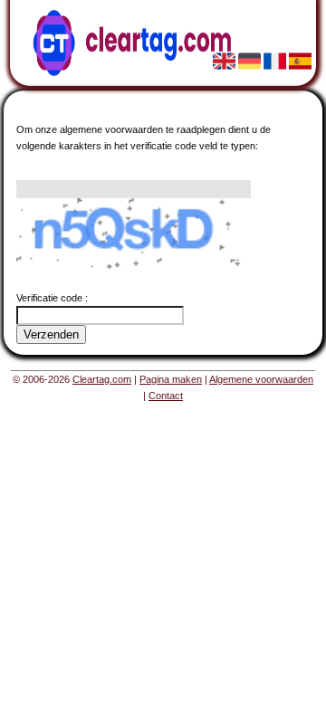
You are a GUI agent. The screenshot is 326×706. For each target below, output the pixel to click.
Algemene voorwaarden (261, 379)
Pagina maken (170, 379)
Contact (166, 395)
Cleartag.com (101, 379)
